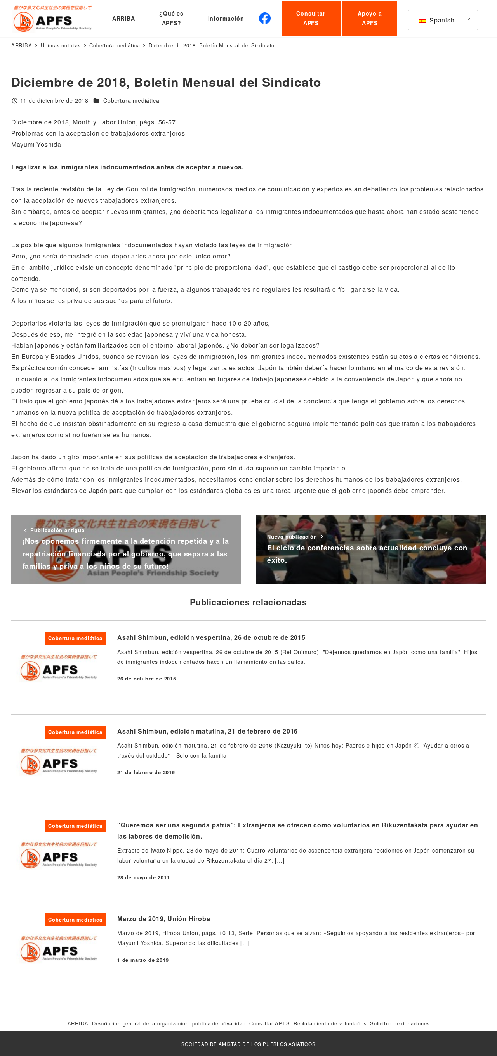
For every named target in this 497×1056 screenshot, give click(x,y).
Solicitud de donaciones (399, 1023)
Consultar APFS (269, 1023)
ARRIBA (78, 1023)
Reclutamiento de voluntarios (330, 1023)
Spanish (440, 20)
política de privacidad (219, 1023)
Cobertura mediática (131, 100)
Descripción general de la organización (140, 1023)
